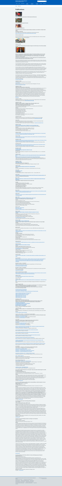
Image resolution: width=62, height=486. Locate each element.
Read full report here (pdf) (38, 118)
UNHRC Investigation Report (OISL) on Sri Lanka (22, 293)
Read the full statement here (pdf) (20, 84)
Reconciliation (22, 3)
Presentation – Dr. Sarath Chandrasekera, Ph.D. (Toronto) (24, 351)
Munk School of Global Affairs (29, 482)
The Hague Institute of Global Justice (20, 482)
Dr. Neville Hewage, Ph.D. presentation (21, 289)
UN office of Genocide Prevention (25, 480)
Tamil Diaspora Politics (19, 162)
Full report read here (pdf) (19, 79)
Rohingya (41, 3)
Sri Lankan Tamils (37, 3)
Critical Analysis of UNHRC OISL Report (21, 290)
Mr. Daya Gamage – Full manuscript (21, 305)
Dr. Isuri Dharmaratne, (22, 324)
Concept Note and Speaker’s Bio (20, 302)
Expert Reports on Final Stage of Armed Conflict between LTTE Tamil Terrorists (27, 291)
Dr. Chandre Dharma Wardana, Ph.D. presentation (23, 303)
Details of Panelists (24, 312)
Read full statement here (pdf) (29, 100)
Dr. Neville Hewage (22, 317)
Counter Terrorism (18, 480)
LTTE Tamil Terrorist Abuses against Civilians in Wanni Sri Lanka (25, 276)
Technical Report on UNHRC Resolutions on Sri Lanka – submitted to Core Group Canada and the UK (30, 242)
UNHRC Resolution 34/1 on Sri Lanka (21, 296)
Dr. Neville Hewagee (22, 209)
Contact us (17, 483)
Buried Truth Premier (19, 208)
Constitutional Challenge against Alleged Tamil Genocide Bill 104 (25, 337)
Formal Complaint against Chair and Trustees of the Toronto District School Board (27, 332)
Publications (44, 3)
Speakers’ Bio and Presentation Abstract (21, 315)
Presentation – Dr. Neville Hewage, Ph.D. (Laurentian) (23, 349)
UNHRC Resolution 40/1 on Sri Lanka (21, 297)
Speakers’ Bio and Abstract (19, 270)
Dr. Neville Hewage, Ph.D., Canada (20, 217)
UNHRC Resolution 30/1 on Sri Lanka (21, 295)
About (19, 3)
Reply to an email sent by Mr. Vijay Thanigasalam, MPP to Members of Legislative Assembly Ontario (30, 326)
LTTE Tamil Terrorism (32, 3)
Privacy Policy (35, 482)
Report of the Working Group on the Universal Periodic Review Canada (26, 33)
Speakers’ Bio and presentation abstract (21, 348)
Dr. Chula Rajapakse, (22, 316)
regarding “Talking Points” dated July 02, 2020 (22, 327)
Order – (20, 355)
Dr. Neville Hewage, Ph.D (19, 248)
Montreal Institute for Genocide (29, 481)
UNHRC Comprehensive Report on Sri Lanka (22, 294)
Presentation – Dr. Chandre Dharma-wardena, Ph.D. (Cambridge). (25, 350)
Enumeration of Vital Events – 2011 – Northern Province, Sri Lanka (25, 353)
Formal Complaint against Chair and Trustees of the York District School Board (27, 329)
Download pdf (21, 380)
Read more (17, 97)
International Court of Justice (19, 479)
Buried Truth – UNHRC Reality (20, 207)
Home (16, 3)
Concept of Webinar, (18, 312)
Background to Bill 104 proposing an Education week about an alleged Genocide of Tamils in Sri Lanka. (30, 343)
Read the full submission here (39, 122)
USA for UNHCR (32, 480)
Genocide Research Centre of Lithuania (20, 481)
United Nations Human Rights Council (28, 479)
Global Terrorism (27, 3)
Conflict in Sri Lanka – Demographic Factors (22, 367)
